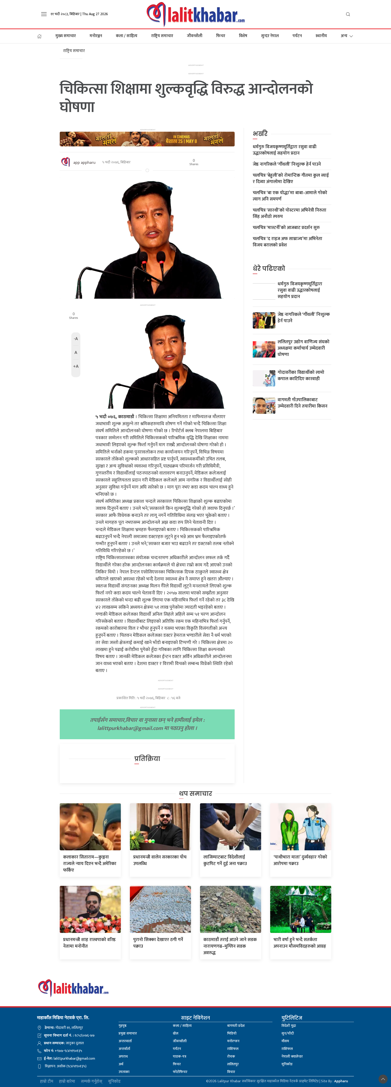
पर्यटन (297, 36)
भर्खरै (260, 134)
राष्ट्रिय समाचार (162, 36)
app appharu (84, 162)
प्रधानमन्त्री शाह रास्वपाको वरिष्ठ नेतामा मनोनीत (89, 943)
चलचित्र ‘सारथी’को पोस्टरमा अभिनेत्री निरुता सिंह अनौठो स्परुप (289, 213)
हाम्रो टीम (46, 1082)
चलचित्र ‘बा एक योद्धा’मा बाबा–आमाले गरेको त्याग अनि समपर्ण (290, 196)
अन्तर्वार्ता (124, 1049)
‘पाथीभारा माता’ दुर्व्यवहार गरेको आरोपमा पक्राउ (300, 860)
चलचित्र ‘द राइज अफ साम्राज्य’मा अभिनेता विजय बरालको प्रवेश (287, 242)
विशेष (243, 36)
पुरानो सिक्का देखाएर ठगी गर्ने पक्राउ (158, 943)
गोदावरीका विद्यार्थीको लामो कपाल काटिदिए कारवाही (301, 376)
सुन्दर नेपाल (270, 36)
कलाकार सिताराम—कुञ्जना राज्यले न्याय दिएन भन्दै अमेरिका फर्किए (89, 863)
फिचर (220, 36)
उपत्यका (124, 1072)
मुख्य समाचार (65, 36)
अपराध (123, 1057)
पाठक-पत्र (179, 1057)
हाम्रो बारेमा (67, 1082)
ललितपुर (233, 1064)
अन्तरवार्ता (125, 1041)
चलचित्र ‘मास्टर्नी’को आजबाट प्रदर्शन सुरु (286, 227)
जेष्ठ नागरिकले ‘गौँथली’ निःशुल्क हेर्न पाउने (287, 164)
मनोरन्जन (233, 1041)
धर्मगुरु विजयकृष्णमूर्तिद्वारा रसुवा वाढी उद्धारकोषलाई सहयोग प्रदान (284, 150)
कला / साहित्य (126, 36)
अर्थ (121, 1064)
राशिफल (232, 1049)
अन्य (344, 36)
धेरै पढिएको (269, 269)
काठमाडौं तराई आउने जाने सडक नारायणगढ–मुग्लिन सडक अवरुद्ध (230, 946)
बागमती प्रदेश (236, 1026)
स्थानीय (321, 36)
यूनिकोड (287, 1064)
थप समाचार (195, 793)
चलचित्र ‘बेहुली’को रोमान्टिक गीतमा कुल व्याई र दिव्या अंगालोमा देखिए (291, 178)
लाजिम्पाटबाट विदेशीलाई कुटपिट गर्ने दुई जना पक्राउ (225, 860)
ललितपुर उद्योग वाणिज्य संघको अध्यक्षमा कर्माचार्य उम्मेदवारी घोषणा (303, 348)
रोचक (231, 1057)
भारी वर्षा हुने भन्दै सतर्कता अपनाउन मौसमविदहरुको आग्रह (300, 943)
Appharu (341, 1081)
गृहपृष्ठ (122, 1026)
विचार (231, 1072)
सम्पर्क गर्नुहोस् (91, 1082)
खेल (175, 1033)
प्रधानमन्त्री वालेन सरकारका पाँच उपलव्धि (159, 860)
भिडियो (231, 1033)
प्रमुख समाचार (128, 1033)
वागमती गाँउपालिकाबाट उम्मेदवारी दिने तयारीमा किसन (302, 403)
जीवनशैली (194, 36)
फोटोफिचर (180, 1072)
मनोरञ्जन (96, 36)
